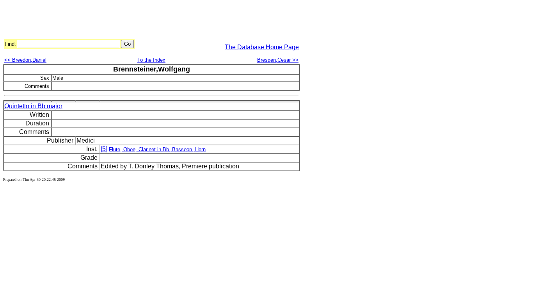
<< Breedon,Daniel (25, 60)
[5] (104, 149)
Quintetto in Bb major (33, 106)
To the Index (151, 60)
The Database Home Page (262, 47)
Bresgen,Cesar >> (277, 60)
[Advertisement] (145, 20)
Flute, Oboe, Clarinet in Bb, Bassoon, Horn (157, 149)
